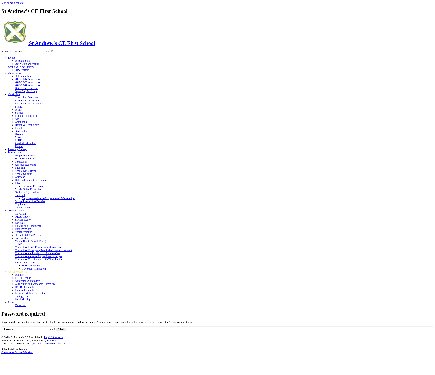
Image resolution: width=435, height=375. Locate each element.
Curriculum (14, 94)
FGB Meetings (23, 277)
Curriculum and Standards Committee (35, 283)
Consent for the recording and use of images (38, 256)
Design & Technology (27, 124)
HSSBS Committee (25, 286)
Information (14, 152)
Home (11, 57)
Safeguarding (22, 238)
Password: (9, 329)
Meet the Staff (22, 60)
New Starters (22, 69)
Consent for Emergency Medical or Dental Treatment (43, 250)
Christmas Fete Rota (33, 186)
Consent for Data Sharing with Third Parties (38, 259)
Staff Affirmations (31, 265)
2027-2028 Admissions (27, 85)
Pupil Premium (23, 228)
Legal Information (53, 337)
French (18, 128)
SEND (18, 244)
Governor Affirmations (34, 268)
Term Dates (21, 161)
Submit (52, 329)
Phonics (19, 146)
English (19, 106)
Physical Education (25, 143)
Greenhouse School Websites (17, 352)
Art (17, 118)
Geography (21, 131)
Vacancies (20, 305)
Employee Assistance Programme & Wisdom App (48, 198)
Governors (20, 213)
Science (19, 112)
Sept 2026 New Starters (21, 66)
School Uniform (23, 173)
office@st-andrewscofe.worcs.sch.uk (45, 343)
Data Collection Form (26, 88)
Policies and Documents (28, 225)
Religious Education (26, 115)
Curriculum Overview (27, 97)
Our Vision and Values (27, 63)
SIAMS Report (23, 219)
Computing (21, 121)
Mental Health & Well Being (30, 241)
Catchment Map (23, 76)
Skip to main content (12, 2)
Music (18, 137)
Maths (18, 109)
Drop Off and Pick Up (27, 155)
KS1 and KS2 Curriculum (29, 103)
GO (48, 51)
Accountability (16, 210)
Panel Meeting (22, 299)
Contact (12, 302)
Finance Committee (25, 290)
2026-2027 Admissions (27, 82)
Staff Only (20, 195)
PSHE (18, 140)
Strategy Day (22, 296)
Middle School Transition (28, 189)
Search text (7, 51)
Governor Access (17, 271)
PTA (17, 183)
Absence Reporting (25, 164)
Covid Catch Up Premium (29, 235)
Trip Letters (21, 204)
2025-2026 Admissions (27, 79)
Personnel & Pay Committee (30, 293)
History (19, 134)
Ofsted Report (22, 216)
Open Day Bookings (26, 91)
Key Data (20, 222)
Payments (20, 167)
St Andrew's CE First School (61, 43)
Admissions (14, 73)
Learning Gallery (17, 149)
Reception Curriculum (27, 100)
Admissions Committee (27, 280)
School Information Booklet (30, 201)
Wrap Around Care (25, 158)
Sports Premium (23, 231)
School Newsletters (25, 170)
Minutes (19, 274)
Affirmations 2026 (25, 262)
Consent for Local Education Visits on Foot (38, 247)
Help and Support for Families (31, 179)
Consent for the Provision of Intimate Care (37, 253)
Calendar (20, 176)
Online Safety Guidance (28, 192)
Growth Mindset (24, 207)
